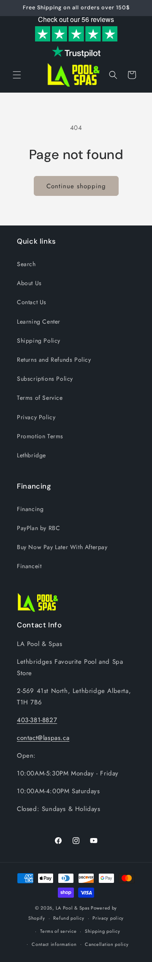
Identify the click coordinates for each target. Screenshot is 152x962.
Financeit (29, 566)
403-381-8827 (37, 720)
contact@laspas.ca (43, 737)
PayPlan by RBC (38, 528)
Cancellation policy (106, 944)
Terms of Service (40, 397)
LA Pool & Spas (73, 907)
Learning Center (38, 321)
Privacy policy (108, 918)
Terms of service (58, 931)
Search (26, 264)
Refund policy (68, 918)
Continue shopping (76, 186)
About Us (29, 283)
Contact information (54, 944)
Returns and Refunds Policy (54, 359)
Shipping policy (102, 931)
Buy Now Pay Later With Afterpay (62, 547)
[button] (17, 75)
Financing (30, 509)
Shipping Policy (38, 340)
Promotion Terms (40, 436)
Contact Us (31, 302)
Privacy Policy (36, 417)
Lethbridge (31, 455)
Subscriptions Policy (45, 378)
